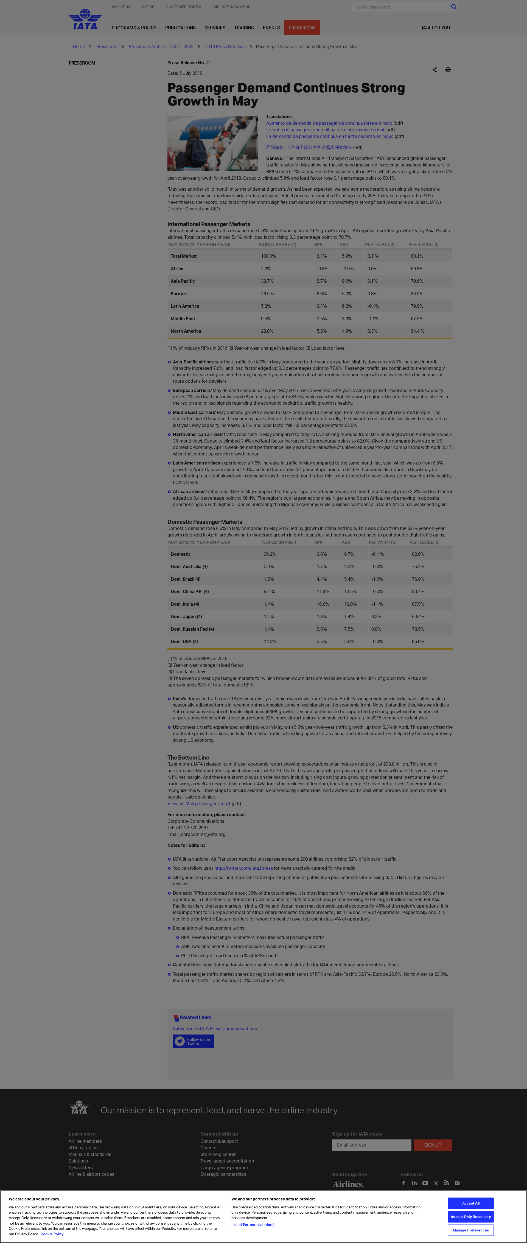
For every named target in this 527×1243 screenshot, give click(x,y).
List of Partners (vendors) (252, 1224)
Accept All (471, 1203)
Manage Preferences (471, 1230)
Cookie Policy (51, 1233)
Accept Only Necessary (471, 1216)
